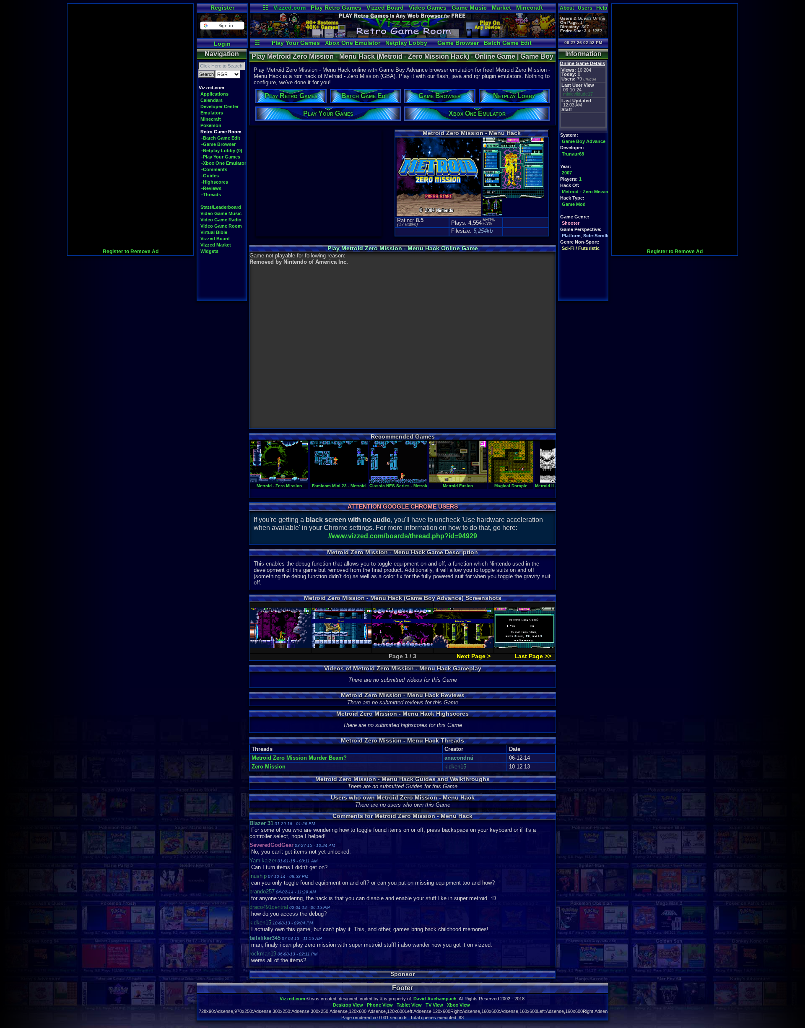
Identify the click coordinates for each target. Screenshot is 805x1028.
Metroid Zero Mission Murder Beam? (299, 758)
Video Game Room (221, 225)
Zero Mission (269, 766)
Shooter (570, 223)
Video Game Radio (221, 219)
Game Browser (458, 42)
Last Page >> (532, 656)
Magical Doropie (510, 485)
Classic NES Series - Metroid (398, 485)
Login (222, 43)
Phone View (380, 1004)
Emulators (211, 112)
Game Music (469, 7)
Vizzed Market (215, 244)
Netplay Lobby (406, 42)
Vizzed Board (385, 7)
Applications (214, 93)
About (567, 8)
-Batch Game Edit (220, 137)
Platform (571, 235)
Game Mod (574, 204)
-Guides (210, 175)
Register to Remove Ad (130, 251)
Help (601, 8)
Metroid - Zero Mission (586, 191)
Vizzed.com (289, 7)
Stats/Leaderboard (220, 207)
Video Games (428, 7)
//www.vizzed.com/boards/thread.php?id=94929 (402, 536)
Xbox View (458, 1004)
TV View (434, 1004)
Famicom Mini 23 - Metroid (339, 485)
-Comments (214, 169)
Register (222, 7)
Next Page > (474, 656)
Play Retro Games (336, 7)
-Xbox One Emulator (223, 163)
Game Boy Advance (583, 141)
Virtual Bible (213, 232)
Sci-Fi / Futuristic (581, 248)
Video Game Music (221, 213)
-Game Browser (218, 144)
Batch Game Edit (508, 42)
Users (585, 8)
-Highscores (214, 181)
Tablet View (409, 1004)
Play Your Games (296, 42)
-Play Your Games (220, 156)
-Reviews (211, 188)
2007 (567, 172)
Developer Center (219, 106)
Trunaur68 (573, 153)
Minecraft (529, 7)
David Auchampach (435, 998)
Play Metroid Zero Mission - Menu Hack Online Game (402, 248)
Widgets (209, 251)
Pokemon (210, 125)
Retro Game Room (221, 131)
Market (501, 7)
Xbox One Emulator (352, 42)
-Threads (211, 194)
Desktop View (348, 1004)
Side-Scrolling (598, 235)
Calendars (211, 100)
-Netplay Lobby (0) (221, 150)
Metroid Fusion (458, 485)
